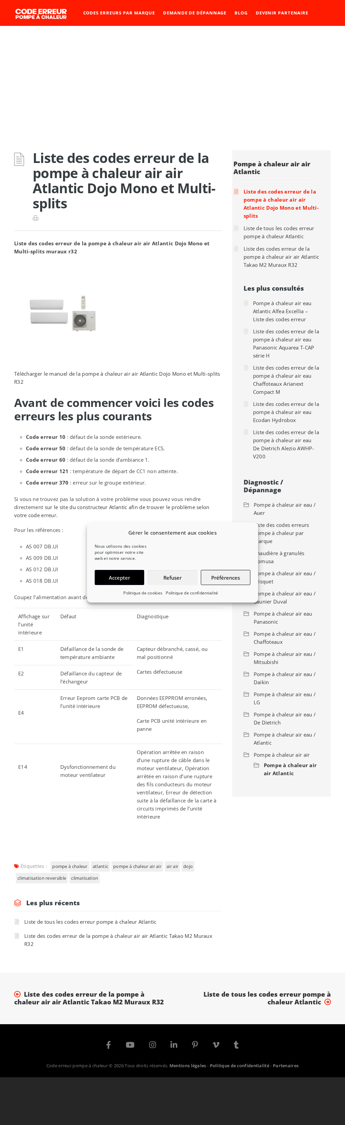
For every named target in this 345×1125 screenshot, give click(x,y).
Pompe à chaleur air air (282, 754)
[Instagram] (153, 1046)
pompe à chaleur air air (137, 866)
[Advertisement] (172, 76)
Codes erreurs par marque (119, 13)
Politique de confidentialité (192, 593)
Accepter (119, 577)
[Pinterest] (195, 1046)
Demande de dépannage (194, 13)
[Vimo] (216, 1046)
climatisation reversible (42, 878)
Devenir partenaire (282, 13)
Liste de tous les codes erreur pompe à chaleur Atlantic (90, 921)
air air (172, 866)
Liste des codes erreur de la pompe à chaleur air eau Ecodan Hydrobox (286, 412)
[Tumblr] (236, 1046)
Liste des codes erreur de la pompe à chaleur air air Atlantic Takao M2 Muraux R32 (118, 939)
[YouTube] (130, 1046)
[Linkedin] (174, 1046)
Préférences (225, 577)
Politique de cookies (142, 593)
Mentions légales (187, 1065)
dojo (188, 866)
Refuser (172, 577)
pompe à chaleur (70, 866)
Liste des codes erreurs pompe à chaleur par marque (281, 533)
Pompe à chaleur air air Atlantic (271, 168)
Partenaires (286, 1065)
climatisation (84, 878)
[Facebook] (108, 1046)
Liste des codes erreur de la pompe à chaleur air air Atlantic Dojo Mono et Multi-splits (281, 203)
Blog (241, 13)
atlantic (100, 866)
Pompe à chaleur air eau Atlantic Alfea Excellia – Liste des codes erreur (282, 311)
